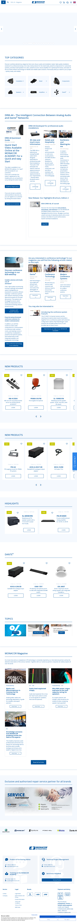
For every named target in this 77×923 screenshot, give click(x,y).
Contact (4, 893)
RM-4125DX (13, 398)
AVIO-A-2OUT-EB (36, 467)
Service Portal (57, 880)
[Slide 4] (31, 43)
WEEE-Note (17, 907)
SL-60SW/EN (27, 516)
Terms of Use (18, 905)
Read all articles (38, 762)
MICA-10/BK (58, 467)
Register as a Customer (12, 204)
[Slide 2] (26, 43)
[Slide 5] (35, 43)
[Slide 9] (46, 43)
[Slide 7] (41, 43)
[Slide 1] (24, 43)
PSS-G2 (13, 467)
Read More (15, 706)
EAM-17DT (38, 586)
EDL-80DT (61, 586)
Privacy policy (34, 914)
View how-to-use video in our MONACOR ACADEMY (55, 330)
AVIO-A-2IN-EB (15, 586)
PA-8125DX (61, 516)
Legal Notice (18, 893)
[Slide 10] (48, 43)
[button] (71, 2)
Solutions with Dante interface (14, 311)
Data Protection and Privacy (19, 896)
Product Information (20, 899)
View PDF (45, 224)
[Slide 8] (43, 43)
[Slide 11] (51, 43)
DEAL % (13, 2)
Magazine (19, 2)
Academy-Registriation (12, 186)
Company (5, 895)
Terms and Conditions (17, 902)
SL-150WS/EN (59, 398)
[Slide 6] (39, 43)
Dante (8, 301)
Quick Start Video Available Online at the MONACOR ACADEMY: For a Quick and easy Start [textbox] (13, 153)
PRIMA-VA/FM (36, 398)
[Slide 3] (28, 43)
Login (13, 407)
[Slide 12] (53, 43)
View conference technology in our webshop (14, 344)
